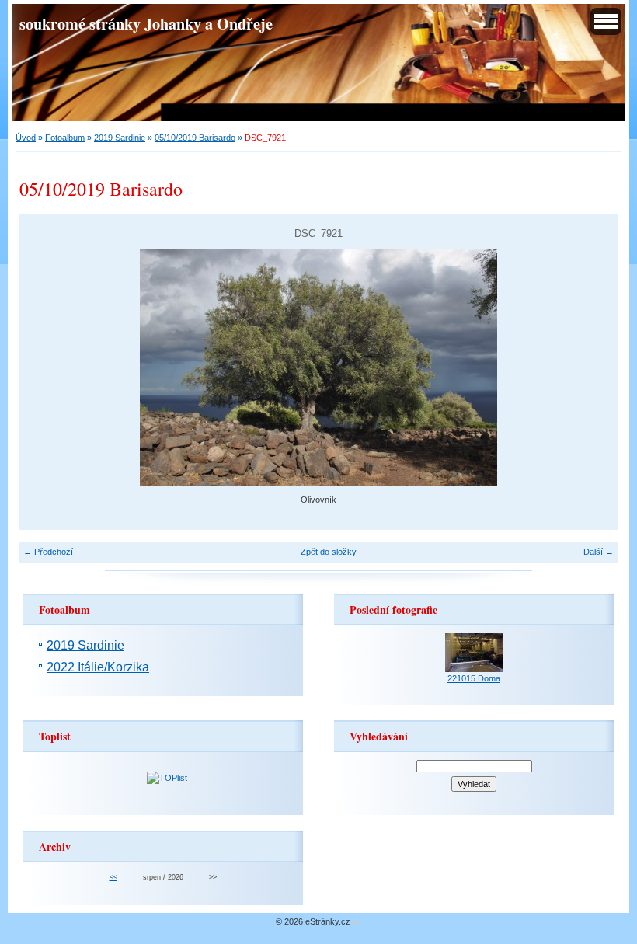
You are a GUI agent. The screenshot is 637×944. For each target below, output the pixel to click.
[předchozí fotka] (44, 367)
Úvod (26, 137)
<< (113, 877)
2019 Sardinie (119, 137)
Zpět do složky (329, 551)
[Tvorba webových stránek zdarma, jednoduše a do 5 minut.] (355, 922)
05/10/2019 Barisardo (195, 137)
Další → (598, 551)
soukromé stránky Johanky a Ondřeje (146, 23)
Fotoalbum (65, 137)
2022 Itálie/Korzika (98, 667)
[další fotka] (592, 367)
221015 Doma (473, 678)
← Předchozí (48, 551)
